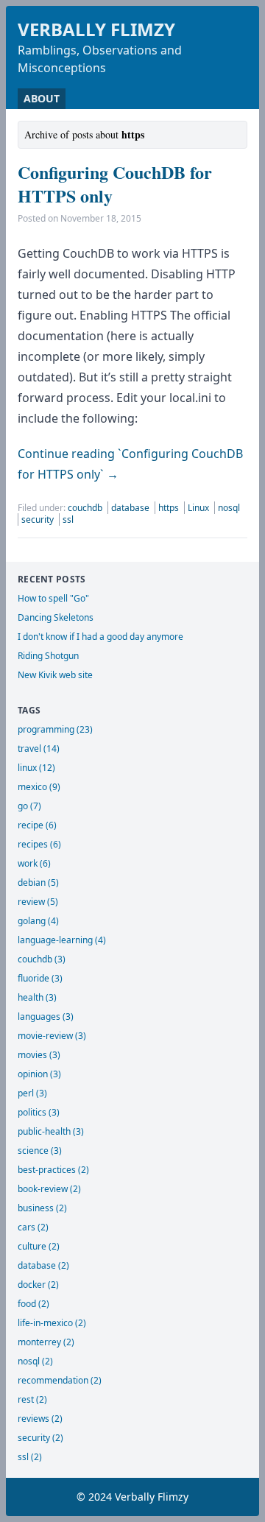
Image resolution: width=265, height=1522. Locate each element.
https (169, 507)
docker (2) (38, 1284)
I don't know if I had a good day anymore (100, 636)
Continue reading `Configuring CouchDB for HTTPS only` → (130, 463)
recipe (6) (37, 825)
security (38, 519)
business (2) (42, 1208)
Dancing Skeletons (55, 617)
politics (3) (39, 1112)
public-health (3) (51, 1131)
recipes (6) (39, 844)
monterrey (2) (46, 1342)
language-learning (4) (62, 940)
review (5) (38, 901)
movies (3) (39, 1055)
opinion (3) (39, 1074)
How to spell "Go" (53, 598)
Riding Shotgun (48, 655)
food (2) (33, 1303)
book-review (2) (49, 1189)
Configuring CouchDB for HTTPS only (115, 183)
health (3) (37, 997)
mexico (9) (39, 787)
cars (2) (33, 1227)
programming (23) (55, 729)
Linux (199, 507)
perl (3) (32, 1093)
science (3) (40, 1150)
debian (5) (38, 882)
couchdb (86, 507)
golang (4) (38, 921)
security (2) (40, 1437)
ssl (68, 519)
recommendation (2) (60, 1380)
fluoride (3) (40, 978)
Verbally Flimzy (96, 29)
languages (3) (46, 1016)
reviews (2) (40, 1418)
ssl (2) (30, 1457)
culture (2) (39, 1246)
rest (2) (32, 1399)
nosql (229, 507)
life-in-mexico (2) (52, 1323)
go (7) (29, 806)
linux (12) (36, 767)
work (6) (34, 863)
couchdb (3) (42, 959)
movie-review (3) (52, 1035)
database (131, 507)
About (42, 98)
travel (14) (39, 748)
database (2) (43, 1265)
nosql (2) (35, 1361)
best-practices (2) (53, 1169)
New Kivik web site (55, 675)
